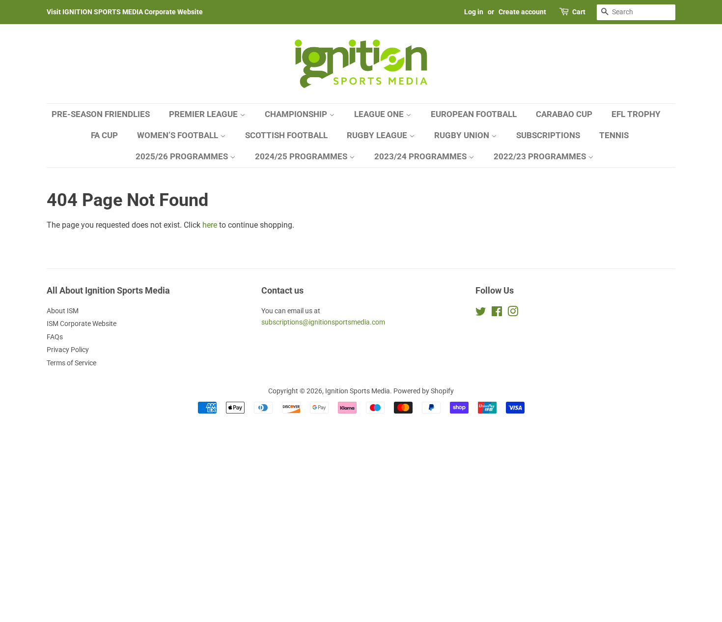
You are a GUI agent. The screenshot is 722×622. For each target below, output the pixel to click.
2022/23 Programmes (541, 156)
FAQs (55, 337)
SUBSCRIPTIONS (548, 135)
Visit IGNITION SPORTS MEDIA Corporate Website (125, 12)
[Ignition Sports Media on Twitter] (480, 313)
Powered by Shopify (423, 391)
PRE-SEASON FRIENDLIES (101, 114)
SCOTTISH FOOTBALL (286, 135)
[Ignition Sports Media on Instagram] (512, 313)
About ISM (63, 311)
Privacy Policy (68, 350)
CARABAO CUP (564, 114)
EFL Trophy (636, 114)
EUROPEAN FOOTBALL (474, 114)
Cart (578, 12)
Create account (522, 12)
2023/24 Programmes (421, 156)
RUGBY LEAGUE (378, 135)
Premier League (204, 114)
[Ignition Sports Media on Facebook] (496, 313)
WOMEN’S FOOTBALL (178, 135)
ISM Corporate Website (81, 323)
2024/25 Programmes (302, 156)
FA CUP (104, 135)
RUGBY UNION (462, 135)
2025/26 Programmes (183, 156)
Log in (473, 12)
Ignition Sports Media (357, 391)
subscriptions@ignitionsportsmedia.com (323, 322)
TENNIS (614, 135)
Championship (297, 114)
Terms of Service (71, 363)
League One (380, 114)
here (209, 225)
